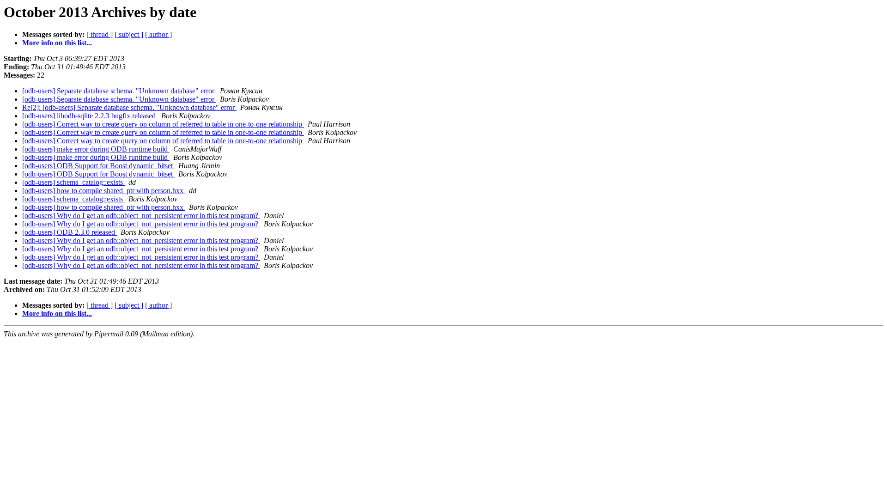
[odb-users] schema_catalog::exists (73, 182)
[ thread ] (99, 34)
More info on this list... (57, 43)
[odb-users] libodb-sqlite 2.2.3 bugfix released (90, 116)
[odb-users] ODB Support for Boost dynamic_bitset (98, 166)
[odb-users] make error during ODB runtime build (96, 149)
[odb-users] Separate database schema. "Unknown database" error (119, 91)
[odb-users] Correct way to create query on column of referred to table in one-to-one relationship (163, 124)
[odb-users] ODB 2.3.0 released (69, 232)
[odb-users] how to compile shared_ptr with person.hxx (103, 191)
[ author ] (158, 34)
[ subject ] (129, 34)
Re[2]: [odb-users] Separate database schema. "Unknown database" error (129, 107)
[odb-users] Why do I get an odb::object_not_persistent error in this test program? (141, 215)
